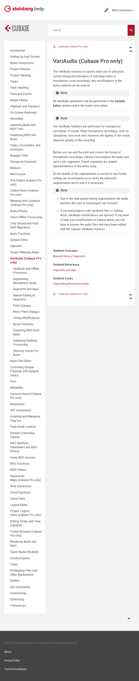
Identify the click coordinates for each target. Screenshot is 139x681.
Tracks (14, 81)
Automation (17, 404)
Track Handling (19, 87)
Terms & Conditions (15, 669)
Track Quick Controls (23, 426)
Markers (15, 168)
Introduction (17, 50)
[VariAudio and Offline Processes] (130, 51)
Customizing (18, 593)
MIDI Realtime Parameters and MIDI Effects (23, 447)
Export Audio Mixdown (24, 552)
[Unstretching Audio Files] (130, 47)
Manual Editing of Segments (69, 256)
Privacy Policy (12, 660)
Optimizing (17, 599)
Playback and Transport (25, 106)
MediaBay (16, 387)
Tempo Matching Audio (24, 252)
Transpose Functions (23, 161)
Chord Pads (17, 498)
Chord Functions (20, 492)
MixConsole (17, 174)
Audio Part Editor (20, 361)
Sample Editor (19, 240)
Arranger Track (19, 155)
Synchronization (20, 558)
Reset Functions (23, 324)
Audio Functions (20, 233)
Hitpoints (16, 246)
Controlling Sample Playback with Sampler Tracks (24, 371)
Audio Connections (22, 63)
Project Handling (20, 75)
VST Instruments (20, 410)
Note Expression (20, 486)
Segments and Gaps (64, 270)
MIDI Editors (18, 469)
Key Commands (20, 587)
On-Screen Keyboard (23, 112)
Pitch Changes (22, 305)
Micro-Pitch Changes (26, 311)
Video (14, 564)
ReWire (14, 580)
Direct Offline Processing (26, 217)
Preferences (18, 605)
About (7, 651)
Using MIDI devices (22, 457)
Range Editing (19, 100)
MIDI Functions (20, 463)
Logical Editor (19, 505)
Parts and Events (21, 94)
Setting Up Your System (25, 56)
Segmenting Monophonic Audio (71, 283)
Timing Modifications (26, 318)
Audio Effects (19, 211)
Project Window (20, 69)
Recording (16, 118)
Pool (13, 381)
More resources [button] (122, 10)
